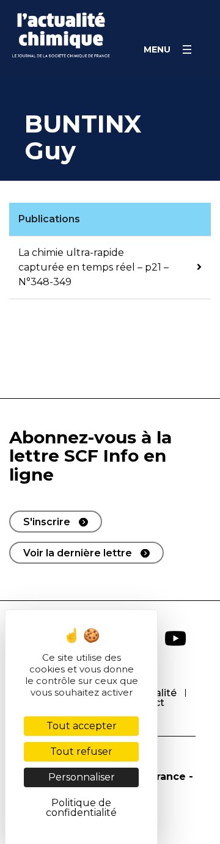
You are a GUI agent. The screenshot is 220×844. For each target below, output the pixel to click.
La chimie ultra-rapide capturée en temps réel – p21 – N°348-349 (93, 267)
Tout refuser (81, 751)
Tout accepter (81, 726)
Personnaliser (81, 777)
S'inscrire (46, 522)
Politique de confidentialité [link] (81, 807)
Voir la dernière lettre (77, 553)
